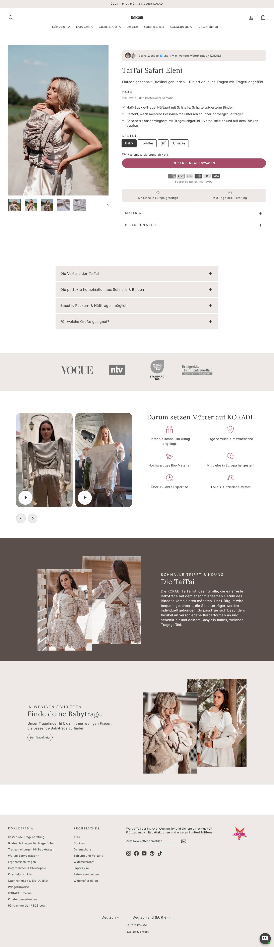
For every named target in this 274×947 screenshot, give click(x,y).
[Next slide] (32, 518)
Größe (129, 135)
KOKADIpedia (179, 26)
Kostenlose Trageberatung (26, 837)
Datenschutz (82, 849)
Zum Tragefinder (40, 737)
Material (134, 213)
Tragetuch (83, 26)
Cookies (79, 843)
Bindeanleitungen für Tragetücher (31, 843)
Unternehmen (208, 26)
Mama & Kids (108, 26)
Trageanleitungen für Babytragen (31, 849)
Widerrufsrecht (84, 861)
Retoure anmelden (86, 874)
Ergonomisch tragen (22, 861)
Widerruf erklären (86, 880)
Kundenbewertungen (22, 899)
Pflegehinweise (141, 225)
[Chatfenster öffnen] (265, 938)
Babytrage (59, 26)
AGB (77, 837)
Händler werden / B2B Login (27, 905)
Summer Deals (154, 26)
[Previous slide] (21, 518)
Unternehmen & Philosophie (27, 868)
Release (132, 26)
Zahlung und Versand (88, 855)
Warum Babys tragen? (23, 855)
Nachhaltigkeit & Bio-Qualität (28, 880)
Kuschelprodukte (19, 874)
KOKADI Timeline (19, 893)
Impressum (81, 868)
